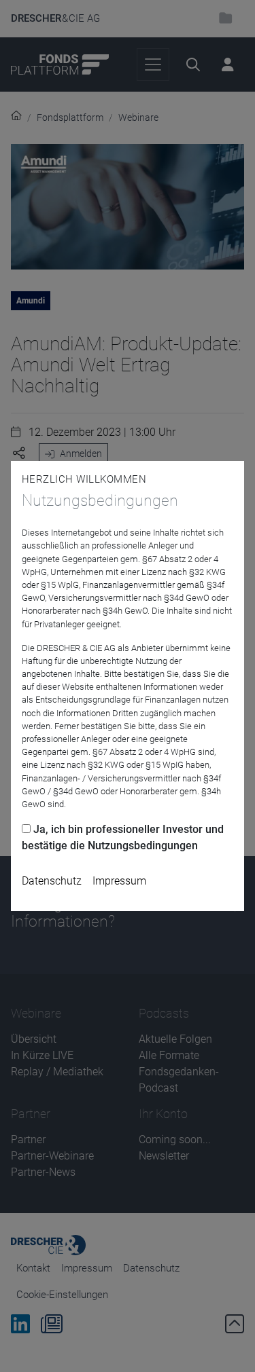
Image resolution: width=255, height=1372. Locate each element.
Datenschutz (52, 880)
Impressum (119, 880)
